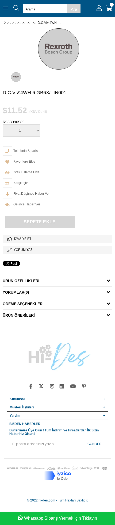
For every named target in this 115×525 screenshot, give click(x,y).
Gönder (94, 444)
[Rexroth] (33, 22)
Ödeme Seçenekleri (23, 304)
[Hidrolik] (18, 22)
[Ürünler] (13, 22)
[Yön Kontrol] (28, 22)
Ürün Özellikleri (21, 281)
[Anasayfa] (8, 22)
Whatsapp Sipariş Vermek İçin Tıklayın (60, 518)
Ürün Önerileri (19, 315)
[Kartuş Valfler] (23, 22)
